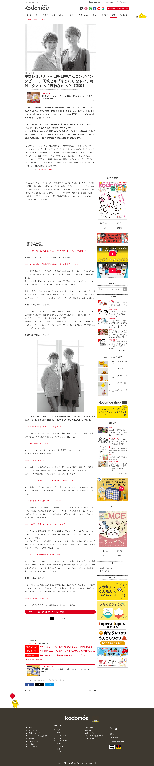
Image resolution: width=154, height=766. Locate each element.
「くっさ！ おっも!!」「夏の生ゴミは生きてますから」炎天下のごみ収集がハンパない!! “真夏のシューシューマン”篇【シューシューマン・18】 (118, 324)
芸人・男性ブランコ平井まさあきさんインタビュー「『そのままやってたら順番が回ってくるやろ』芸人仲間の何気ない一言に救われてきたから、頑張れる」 (68, 655)
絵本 (37, 15)
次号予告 (119, 223)
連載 (113, 15)
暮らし (95, 15)
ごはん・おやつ (57, 15)
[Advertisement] (60, 224)
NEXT (29, 690)
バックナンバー (104, 228)
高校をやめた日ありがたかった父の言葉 (46, 612)
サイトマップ (33, 747)
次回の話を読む (31, 647)
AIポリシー (32, 744)
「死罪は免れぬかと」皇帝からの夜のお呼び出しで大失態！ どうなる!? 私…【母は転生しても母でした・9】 (118, 314)
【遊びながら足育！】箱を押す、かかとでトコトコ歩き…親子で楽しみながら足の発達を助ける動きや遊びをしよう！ (118, 442)
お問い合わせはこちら (122, 2)
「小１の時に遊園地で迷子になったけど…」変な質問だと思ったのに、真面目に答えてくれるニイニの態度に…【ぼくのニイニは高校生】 (118, 345)
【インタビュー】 (31, 643)
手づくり (105, 15)
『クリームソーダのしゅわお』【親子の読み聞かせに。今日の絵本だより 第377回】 (118, 457)
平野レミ (61, 680)
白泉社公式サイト (91, 733)
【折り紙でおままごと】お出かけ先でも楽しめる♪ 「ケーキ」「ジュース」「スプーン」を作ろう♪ (118, 305)
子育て (45, 15)
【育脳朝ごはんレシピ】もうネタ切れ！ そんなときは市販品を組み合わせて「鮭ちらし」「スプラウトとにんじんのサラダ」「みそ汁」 (118, 467)
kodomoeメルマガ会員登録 (118, 8)
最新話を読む (31, 655)
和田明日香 (52, 680)
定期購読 (119, 228)
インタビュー (43, 20)
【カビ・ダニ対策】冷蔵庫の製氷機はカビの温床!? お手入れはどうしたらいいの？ (118, 450)
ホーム (29, 15)
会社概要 (32, 738)
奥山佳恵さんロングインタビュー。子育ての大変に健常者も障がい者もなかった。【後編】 (68, 651)
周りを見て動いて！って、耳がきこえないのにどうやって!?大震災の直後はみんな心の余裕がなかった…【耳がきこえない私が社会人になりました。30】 (118, 334)
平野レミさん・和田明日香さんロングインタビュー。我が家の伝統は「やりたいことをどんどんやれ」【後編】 (68, 647)
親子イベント (89, 738)
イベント (70, 15)
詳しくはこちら (104, 551)
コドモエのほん (108, 2)
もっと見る (123, 473)
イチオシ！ (123, 15)
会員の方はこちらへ (35, 733)
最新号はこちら (104, 223)
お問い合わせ (104, 571)
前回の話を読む (31, 651)
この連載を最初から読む (34, 659)
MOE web (88, 730)
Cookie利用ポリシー (35, 741)
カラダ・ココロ (83, 15)
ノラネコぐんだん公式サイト (94, 736)
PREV (91, 690)
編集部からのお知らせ (107, 568)
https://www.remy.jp (45, 169)
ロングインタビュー (40, 680)
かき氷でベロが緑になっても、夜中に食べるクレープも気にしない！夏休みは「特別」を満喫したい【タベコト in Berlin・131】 (118, 432)
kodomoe (29, 20)
